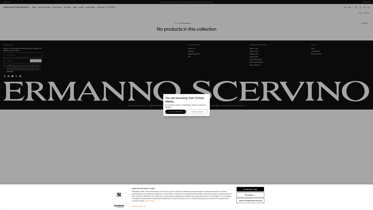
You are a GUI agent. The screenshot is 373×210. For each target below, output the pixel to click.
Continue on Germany (197, 111)
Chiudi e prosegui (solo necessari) (250, 200)
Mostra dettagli (137, 206)
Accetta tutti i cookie (250, 189)
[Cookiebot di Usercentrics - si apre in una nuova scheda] (119, 206)
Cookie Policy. (149, 201)
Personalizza (249, 195)
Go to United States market (176, 111)
